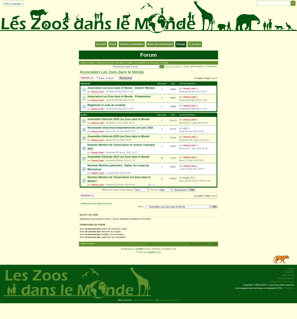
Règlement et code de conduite (106, 105)
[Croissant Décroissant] (185, 189)
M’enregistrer (198, 66)
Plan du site (288, 275)
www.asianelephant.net (144, 300)
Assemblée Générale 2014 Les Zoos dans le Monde (118, 156)
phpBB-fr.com (154, 252)
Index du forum (88, 63)
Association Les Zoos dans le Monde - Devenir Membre (121, 87)
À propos (195, 44)
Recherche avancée (173, 67)
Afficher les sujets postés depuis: (118, 189)
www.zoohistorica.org (169, 300)
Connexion (212, 66)
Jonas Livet (97, 91)
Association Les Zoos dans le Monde (151, 63)
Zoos (113, 44)
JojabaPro (289, 288)
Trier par (154, 189)
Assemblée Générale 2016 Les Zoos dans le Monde (118, 119)
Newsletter (289, 272)
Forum (180, 44)
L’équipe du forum (152, 244)
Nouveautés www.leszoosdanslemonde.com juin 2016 (120, 127)
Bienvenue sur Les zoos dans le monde (115, 63)
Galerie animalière (132, 44)
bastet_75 (188, 177)
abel (185, 128)
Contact (290, 268)
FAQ (187, 66)
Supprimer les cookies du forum (175, 244)
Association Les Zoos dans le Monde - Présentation (119, 96)
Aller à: (141, 206)
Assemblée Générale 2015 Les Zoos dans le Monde (118, 136)
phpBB (139, 249)
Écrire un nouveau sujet (86, 78)
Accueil (101, 44)
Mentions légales (285, 278)
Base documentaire (160, 44)
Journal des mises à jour (282, 281)
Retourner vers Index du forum (97, 203)
